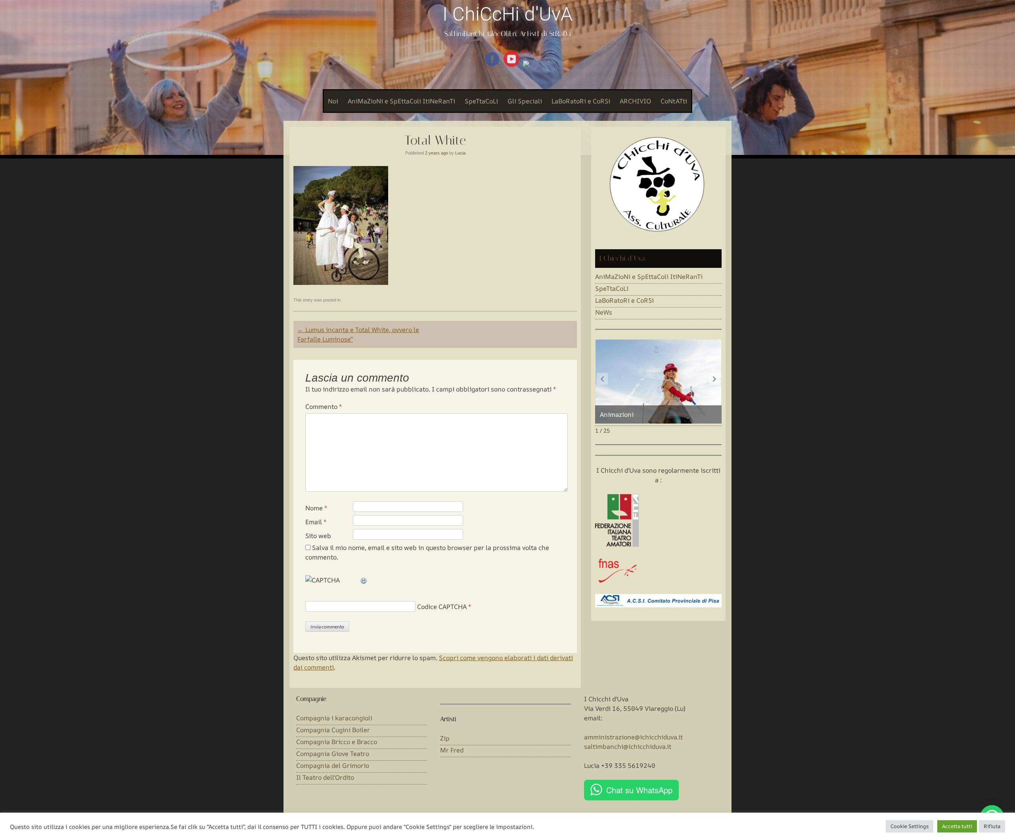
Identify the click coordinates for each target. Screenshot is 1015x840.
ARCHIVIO (635, 101)
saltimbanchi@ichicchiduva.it (627, 746)
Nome (316, 508)
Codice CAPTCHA (442, 606)
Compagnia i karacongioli (334, 718)
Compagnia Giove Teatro (332, 753)
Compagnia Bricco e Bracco (336, 741)
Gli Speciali (525, 101)
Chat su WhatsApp (639, 790)
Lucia (460, 153)
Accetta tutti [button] (957, 826)
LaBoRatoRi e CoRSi (581, 101)
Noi (333, 101)
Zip (445, 738)
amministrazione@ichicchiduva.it (633, 737)
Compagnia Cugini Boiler (333, 729)
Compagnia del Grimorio (332, 765)
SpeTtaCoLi (481, 101)
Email (315, 521)
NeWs (603, 312)
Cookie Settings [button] (910, 826)
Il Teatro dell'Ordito (325, 777)
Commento (323, 406)
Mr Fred (451, 750)
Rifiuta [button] (992, 826)
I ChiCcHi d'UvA (507, 14)
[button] (714, 379)
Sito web (318, 535)
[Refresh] (364, 580)
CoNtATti (674, 101)
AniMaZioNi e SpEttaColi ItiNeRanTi (401, 101)
